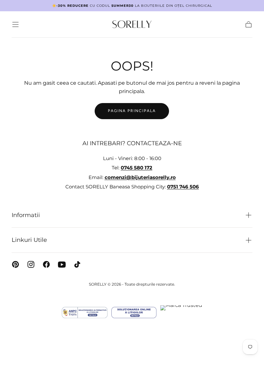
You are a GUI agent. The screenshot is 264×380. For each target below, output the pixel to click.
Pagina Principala (132, 111)
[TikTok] (77, 264)
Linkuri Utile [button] (29, 239)
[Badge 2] (133, 312)
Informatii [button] (26, 215)
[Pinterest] (15, 264)
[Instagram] (31, 264)
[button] (15, 24)
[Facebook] (46, 264)
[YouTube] (62, 264)
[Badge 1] (85, 312)
